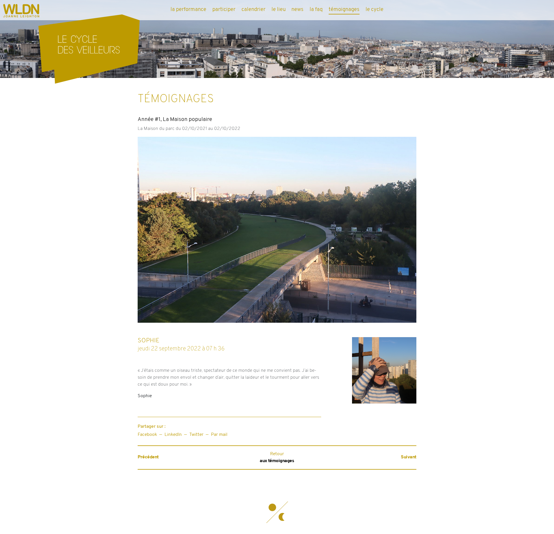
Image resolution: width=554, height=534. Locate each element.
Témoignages (344, 9)
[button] (277, 512)
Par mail (219, 434)
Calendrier (253, 9)
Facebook (147, 434)
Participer (223, 9)
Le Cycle (374, 9)
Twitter (196, 434)
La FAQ (316, 9)
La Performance (188, 9)
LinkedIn (173, 434)
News (297, 9)
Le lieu (279, 9)
